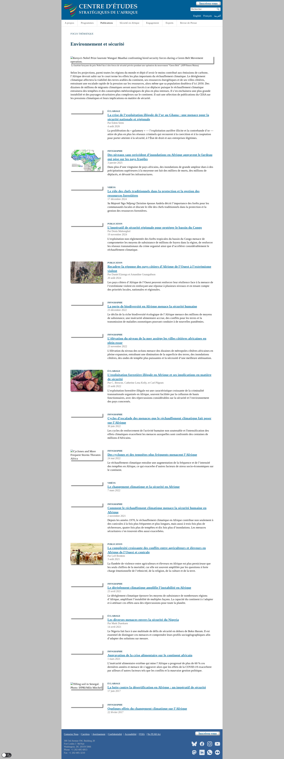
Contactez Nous (71, 734)
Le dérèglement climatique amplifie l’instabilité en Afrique (149, 587)
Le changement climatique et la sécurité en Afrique (143, 486)
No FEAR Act (154, 734)
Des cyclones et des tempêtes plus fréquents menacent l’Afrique (152, 454)
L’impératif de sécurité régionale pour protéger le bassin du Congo (154, 227)
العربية (217, 15)
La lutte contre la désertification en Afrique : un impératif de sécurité (156, 687)
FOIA (142, 734)
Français (207, 15)
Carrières (85, 734)
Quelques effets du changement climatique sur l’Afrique (147, 708)
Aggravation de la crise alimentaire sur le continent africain (149, 655)
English (197, 15)
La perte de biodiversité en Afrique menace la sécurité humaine (152, 306)
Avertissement (98, 734)
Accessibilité (130, 734)
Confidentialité (115, 734)
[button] (7, 755)
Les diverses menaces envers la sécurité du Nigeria (143, 619)
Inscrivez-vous (208, 3)
